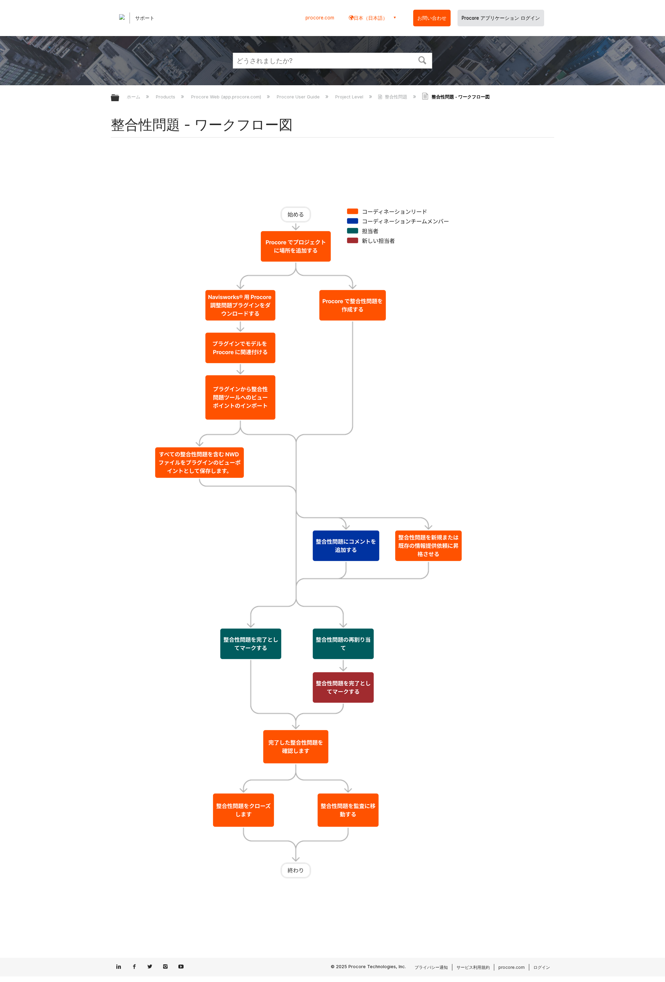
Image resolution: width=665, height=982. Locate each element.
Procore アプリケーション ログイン (501, 18)
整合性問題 (396, 96)
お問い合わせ (431, 18)
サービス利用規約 (473, 967)
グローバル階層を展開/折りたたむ (119, 98)
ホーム (134, 96)
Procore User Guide (299, 96)
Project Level (350, 96)
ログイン (541, 967)
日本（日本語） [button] (371, 18)
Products (166, 96)
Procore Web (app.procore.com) (226, 96)
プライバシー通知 (431, 967)
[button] (422, 59)
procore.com (319, 17)
